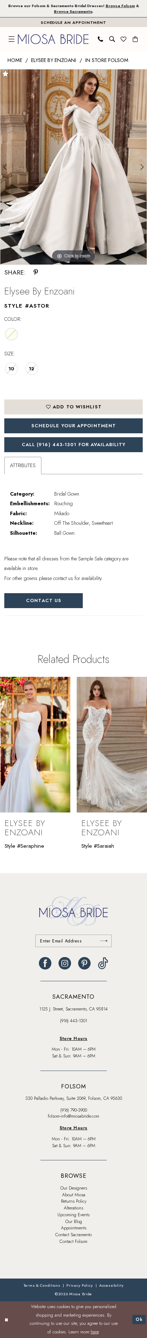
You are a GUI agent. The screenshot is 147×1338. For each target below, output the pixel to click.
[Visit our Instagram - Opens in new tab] (65, 963)
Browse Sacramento (73, 11)
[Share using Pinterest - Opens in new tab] (36, 273)
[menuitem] (11, 39)
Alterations (73, 1208)
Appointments (73, 1228)
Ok (139, 1319)
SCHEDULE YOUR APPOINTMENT (73, 425)
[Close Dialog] (6, 1319)
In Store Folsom (106, 60)
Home (14, 60)
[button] (11, 39)
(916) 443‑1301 (73, 1021)
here (94, 1332)
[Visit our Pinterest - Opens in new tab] (84, 963)
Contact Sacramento (73, 1235)
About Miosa (73, 1195)
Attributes (23, 465)
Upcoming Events (73, 1215)
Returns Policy (73, 1201)
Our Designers (73, 1188)
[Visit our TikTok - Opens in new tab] (103, 963)
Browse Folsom (120, 6)
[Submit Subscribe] (104, 941)
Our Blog (73, 1221)
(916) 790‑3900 (73, 1110)
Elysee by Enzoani (53, 60)
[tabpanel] (73, 166)
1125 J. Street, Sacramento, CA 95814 (73, 1009)
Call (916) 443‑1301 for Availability (74, 444)
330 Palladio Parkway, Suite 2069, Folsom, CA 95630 (73, 1098)
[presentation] (35, 744)
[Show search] (112, 39)
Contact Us (43, 600)
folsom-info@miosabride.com (73, 1116)
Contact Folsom (73, 1241)
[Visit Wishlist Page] (124, 39)
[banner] (53, 39)
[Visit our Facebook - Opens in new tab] (45, 963)
